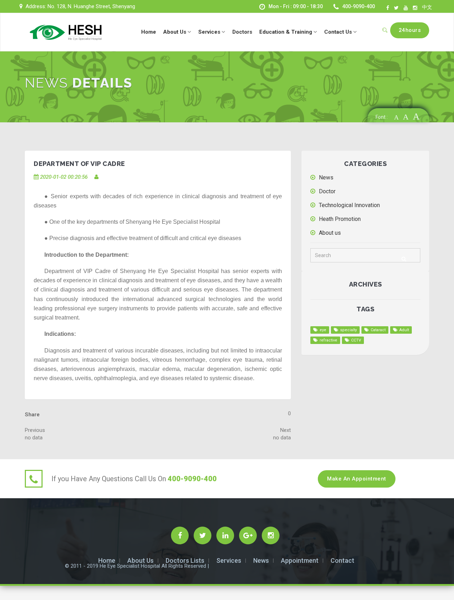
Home (106, 560)
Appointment (300, 560)
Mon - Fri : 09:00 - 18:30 (295, 6)
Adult (404, 330)
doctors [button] (242, 32)
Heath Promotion (340, 219)
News (326, 177)
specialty (348, 330)
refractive (328, 340)
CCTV (356, 340)
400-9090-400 (358, 6)
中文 (427, 7)
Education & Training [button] (286, 32)
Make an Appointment (356, 479)
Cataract (378, 330)
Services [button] (210, 32)
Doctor (327, 191)
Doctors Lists (185, 560)
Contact (342, 560)
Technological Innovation (349, 205)
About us (330, 232)
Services (228, 560)
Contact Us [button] (338, 32)
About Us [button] (175, 32)
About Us (140, 560)
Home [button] (148, 32)
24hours (410, 30)
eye (323, 330)
